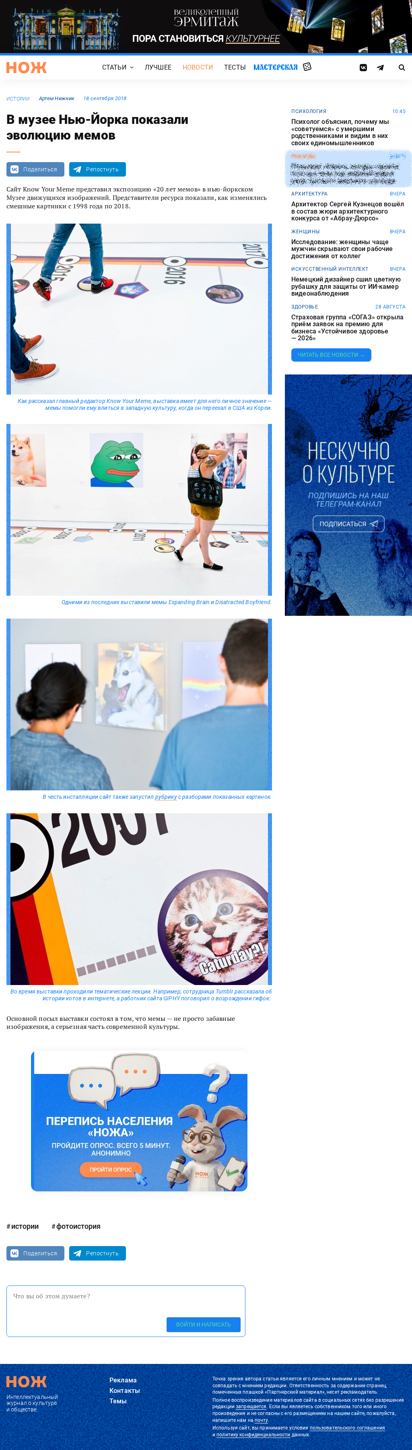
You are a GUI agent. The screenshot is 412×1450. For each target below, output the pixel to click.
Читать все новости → (331, 355)
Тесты (235, 68)
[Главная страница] (26, 68)
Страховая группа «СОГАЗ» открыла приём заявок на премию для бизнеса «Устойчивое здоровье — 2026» (347, 328)
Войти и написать (203, 1324)
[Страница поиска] (402, 67)
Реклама (123, 1380)
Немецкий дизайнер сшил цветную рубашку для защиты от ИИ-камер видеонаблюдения (346, 286)
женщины (305, 231)
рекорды (303, 156)
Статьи (114, 68)
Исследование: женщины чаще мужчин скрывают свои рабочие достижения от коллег (342, 249)
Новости (198, 68)
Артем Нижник (56, 98)
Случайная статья (307, 67)
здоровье (304, 307)
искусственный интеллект (330, 269)
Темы (118, 1401)
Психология (308, 111)
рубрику (166, 797)
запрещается (251, 1406)
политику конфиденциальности (253, 1435)
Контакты (124, 1390)
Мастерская (275, 67)
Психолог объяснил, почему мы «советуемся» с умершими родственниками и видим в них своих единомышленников (340, 132)
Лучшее (158, 68)
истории (18, 99)
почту (261, 1420)
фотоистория (78, 1226)
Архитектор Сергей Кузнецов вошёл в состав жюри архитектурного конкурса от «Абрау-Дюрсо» (347, 211)
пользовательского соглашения (347, 1428)
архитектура (309, 194)
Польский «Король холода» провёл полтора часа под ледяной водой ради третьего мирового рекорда (345, 173)
